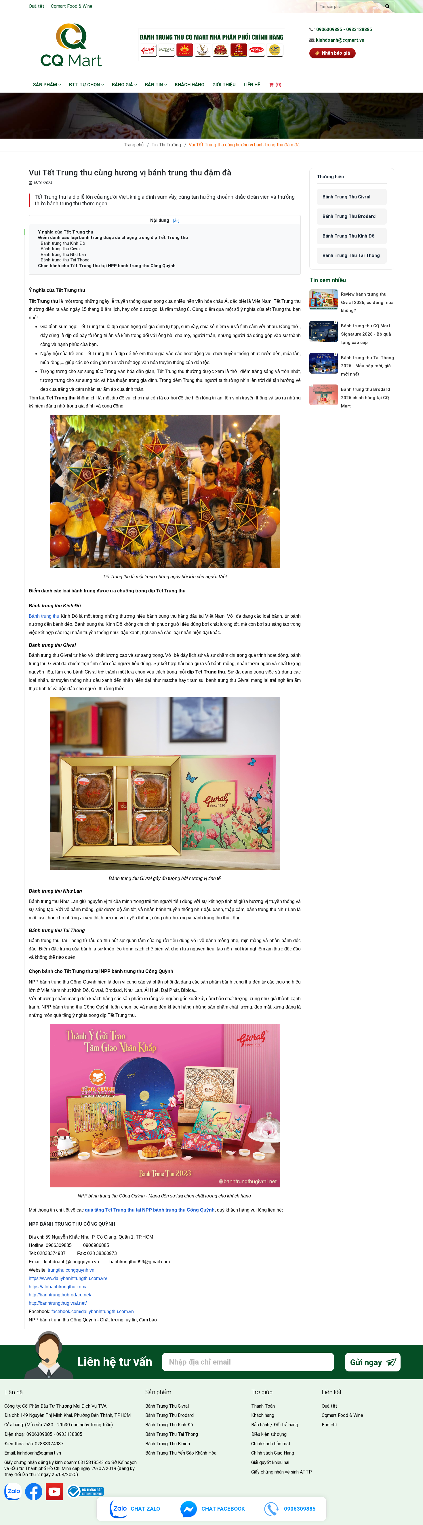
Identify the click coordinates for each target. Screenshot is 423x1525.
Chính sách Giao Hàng (272, 1453)
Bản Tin (154, 84)
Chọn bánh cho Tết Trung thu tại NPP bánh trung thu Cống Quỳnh (107, 265)
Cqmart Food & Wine (71, 6)
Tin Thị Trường (166, 145)
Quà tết (36, 6)
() (277, 84)
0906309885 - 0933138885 (344, 29)
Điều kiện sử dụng (269, 1434)
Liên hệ (252, 84)
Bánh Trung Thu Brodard (349, 216)
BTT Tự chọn (85, 84)
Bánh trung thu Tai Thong (65, 260)
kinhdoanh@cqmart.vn (340, 40)
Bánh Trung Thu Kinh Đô (349, 236)
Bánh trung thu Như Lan (63, 254)
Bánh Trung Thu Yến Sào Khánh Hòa (180, 1453)
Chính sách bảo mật (271, 1443)
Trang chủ (134, 145)
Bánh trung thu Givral (61, 248)
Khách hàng (189, 84)
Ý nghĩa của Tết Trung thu (65, 232)
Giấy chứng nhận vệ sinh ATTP (281, 1472)
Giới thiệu (224, 84)
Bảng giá (123, 84)
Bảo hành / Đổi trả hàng (274, 1425)
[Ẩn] (176, 221)
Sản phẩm (45, 84)
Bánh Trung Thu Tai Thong (351, 255)
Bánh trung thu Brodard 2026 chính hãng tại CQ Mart (365, 398)
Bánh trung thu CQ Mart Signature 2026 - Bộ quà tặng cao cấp (366, 334)
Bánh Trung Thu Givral (346, 197)
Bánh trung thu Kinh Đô (63, 243)
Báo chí (329, 1425)
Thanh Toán (263, 1406)
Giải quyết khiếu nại (270, 1462)
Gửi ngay (367, 1362)
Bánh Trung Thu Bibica (167, 1443)
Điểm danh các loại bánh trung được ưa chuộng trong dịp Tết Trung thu (113, 237)
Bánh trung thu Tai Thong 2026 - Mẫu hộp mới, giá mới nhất (367, 366)
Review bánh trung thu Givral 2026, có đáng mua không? (367, 302)
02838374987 (49, 1443)
